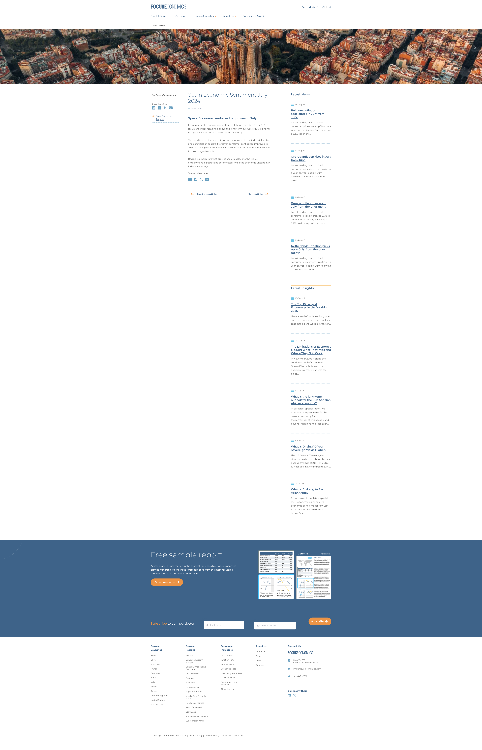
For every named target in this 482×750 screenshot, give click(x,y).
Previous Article (207, 194)
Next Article (255, 194)
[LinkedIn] (289, 695)
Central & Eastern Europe (194, 661)
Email (257, 619)
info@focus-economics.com (307, 669)
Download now (165, 582)
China (154, 660)
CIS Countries (192, 674)
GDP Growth (227, 655)
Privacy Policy (195, 735)
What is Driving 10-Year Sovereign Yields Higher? (308, 448)
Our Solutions (158, 16)
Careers (259, 665)
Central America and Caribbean (196, 668)
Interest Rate (227, 664)
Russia (154, 691)
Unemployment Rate (231, 673)
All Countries (157, 704)
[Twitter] (294, 695)
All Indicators (227, 689)
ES (330, 7)
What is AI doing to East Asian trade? (308, 491)
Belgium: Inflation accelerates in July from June (307, 114)
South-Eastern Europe (197, 716)
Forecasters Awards (254, 16)
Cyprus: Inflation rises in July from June (311, 158)
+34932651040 (300, 676)
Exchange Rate (228, 669)
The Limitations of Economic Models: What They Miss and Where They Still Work (311, 350)
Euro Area (155, 664)
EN (323, 7)
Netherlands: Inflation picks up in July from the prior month (310, 249)
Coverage (180, 16)
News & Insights (204, 16)
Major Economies (194, 691)
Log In (315, 7)
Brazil (153, 655)
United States (158, 700)
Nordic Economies (195, 703)
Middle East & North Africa (196, 697)
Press (258, 660)
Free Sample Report (163, 118)
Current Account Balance (229, 683)
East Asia (190, 678)
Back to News (159, 25)
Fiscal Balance (228, 678)
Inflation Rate (227, 660)
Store (258, 656)
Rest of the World (194, 707)
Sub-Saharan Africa (195, 721)
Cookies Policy (212, 735)
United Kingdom (159, 695)
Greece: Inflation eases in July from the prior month (309, 205)
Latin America (192, 687)
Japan (154, 686)
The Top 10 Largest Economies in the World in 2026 (309, 308)
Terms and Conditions (233, 735)
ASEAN (189, 655)
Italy (153, 682)
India (153, 678)
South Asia (191, 712)
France (154, 669)
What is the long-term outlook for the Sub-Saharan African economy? (311, 400)
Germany (155, 673)
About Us (228, 16)
